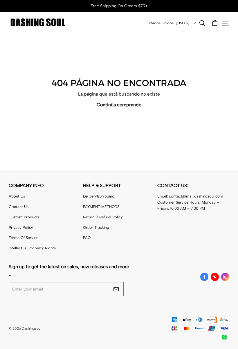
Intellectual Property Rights (32, 248)
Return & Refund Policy (103, 217)
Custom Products (24, 217)
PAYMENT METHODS (101, 206)
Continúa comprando (119, 104)
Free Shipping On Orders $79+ (119, 5)
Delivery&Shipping (98, 196)
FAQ (87, 237)
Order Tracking (96, 227)
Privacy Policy (21, 227)
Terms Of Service (23, 237)
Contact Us (18, 206)
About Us (17, 196)
